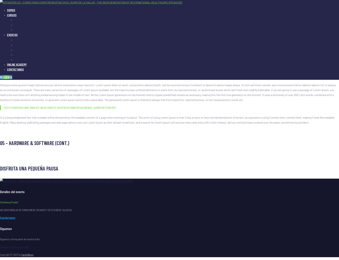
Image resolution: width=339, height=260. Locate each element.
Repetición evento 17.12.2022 (29, 54)
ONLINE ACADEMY (17, 64)
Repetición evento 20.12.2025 (29, 39)
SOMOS (11, 10)
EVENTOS (12, 35)
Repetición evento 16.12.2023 (29, 49)
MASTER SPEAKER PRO (25, 20)
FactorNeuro (27, 254)
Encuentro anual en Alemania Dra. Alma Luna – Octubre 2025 (44, 44)
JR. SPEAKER (20, 30)
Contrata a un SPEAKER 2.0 (27, 59)
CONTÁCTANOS (15, 69)
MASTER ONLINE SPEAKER (27, 25)
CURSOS (12, 15)
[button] (6, 77)
